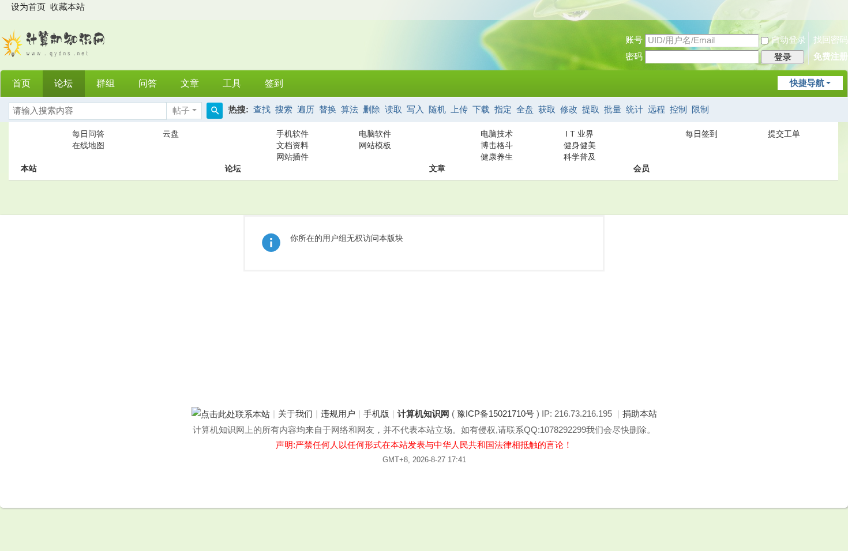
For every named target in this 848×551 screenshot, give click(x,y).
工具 (232, 83)
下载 (481, 109)
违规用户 (338, 413)
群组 (105, 83)
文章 (190, 83)
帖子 (181, 110)
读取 (393, 109)
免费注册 (830, 56)
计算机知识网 (423, 413)
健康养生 (497, 156)
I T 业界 (579, 133)
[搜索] (215, 111)
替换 (327, 109)
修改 (568, 109)
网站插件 (292, 156)
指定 (503, 109)
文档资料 (292, 145)
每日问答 (88, 133)
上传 (459, 109)
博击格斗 (497, 145)
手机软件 (292, 133)
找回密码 (830, 39)
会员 (641, 145)
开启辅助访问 (836, 8)
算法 (349, 109)
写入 (415, 109)
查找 (262, 109)
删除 (371, 109)
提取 (590, 109)
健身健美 (580, 145)
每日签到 (701, 133)
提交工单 (784, 133)
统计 (634, 109)
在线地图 (88, 145)
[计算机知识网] (54, 42)
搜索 (283, 109)
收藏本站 (67, 7)
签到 (274, 83)
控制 (678, 109)
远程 (656, 109)
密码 (634, 56)
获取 (547, 109)
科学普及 (580, 156)
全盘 (525, 109)
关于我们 (295, 413)
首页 (21, 83)
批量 (612, 109)
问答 (147, 83)
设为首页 (28, 7)
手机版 (376, 413)
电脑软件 (375, 133)
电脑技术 (497, 133)
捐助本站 (639, 413)
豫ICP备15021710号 (495, 413)
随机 (437, 109)
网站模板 (375, 145)
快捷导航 (807, 83)
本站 (29, 145)
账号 (634, 39)
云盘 (171, 133)
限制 (700, 109)
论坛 (63, 83)
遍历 (305, 109)
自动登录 (788, 39)
